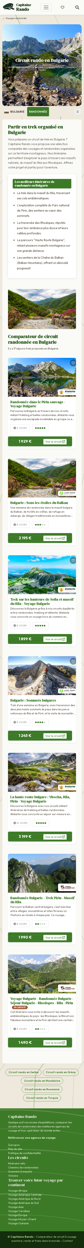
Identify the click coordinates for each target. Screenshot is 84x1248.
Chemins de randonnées (23, 1167)
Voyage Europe (17, 1215)
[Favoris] (73, 362)
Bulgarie (17, 111)
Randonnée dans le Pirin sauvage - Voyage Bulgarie (37, 404)
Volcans (13, 1175)
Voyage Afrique (17, 1190)
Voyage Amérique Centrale (25, 1194)
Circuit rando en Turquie (42, 1098)
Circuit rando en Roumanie (42, 1089)
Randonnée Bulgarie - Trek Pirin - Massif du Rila (42, 900)
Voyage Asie (16, 1207)
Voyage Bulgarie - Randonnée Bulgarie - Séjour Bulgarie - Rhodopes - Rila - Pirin (41, 1002)
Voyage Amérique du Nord (24, 1199)
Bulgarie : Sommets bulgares (33, 700)
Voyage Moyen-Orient (22, 1219)
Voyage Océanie (18, 1223)
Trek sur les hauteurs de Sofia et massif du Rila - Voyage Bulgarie (41, 601)
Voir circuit (53, 441)
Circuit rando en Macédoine (42, 1080)
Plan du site (15, 1149)
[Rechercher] (77, 7)
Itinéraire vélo (16, 1163)
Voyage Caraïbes (19, 1211)
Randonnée (38, 111)
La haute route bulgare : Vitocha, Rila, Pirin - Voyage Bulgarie (40, 799)
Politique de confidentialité (24, 1153)
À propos (14, 1145)
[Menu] (46, 7)
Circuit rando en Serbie (23, 1072)
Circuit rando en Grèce (60, 1072)
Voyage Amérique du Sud (23, 1203)
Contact (68, 1241)
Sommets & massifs (20, 1171)
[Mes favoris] (62, 7)
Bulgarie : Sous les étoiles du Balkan (39, 502)
